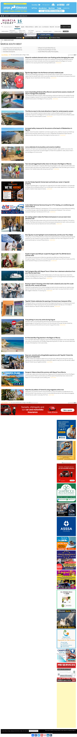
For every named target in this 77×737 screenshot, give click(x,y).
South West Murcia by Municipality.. (48, 51)
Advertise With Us (71, 730)
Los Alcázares (45, 26)
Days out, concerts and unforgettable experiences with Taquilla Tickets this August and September (49, 356)
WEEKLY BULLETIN (23, 16)
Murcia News (5, 31)
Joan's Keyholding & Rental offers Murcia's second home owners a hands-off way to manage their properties (49, 93)
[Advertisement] (66, 705)
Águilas (22, 26)
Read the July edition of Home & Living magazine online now (44, 390)
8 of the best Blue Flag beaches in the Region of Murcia (42, 338)
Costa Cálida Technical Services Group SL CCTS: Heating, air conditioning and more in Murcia (49, 206)
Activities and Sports (9, 51)
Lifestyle (38, 31)
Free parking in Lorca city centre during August (40, 320)
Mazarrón (52, 26)
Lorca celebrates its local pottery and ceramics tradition (43, 147)
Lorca (40, 26)
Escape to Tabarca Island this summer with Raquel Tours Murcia (45, 372)
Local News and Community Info (12, 48)
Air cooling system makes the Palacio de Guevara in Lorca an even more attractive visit (48, 218)
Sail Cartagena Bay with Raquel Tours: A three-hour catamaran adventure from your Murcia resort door (50, 272)
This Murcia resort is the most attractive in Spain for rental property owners (49, 111)
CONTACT (7, 16)
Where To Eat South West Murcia (12, 49)
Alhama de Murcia (29, 26)
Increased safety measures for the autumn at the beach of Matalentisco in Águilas (48, 129)
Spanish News (58, 31)
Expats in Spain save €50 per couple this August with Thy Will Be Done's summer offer (48, 254)
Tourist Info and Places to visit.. (47, 49)
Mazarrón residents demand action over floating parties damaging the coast (49, 57)
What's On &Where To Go (22, 31)
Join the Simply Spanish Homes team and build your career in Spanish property (47, 183)
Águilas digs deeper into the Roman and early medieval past (44, 73)
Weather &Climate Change (14, 31)
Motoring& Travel (31, 31)
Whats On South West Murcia (46, 48)
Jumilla (36, 26)
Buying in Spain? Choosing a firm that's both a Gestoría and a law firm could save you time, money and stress (49, 284)
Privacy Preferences (33, 730)
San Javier (57, 26)
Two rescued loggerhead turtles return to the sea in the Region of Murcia (48, 164)
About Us (66, 730)
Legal (62, 730)
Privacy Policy (57, 730)
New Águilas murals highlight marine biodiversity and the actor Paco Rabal (49, 235)
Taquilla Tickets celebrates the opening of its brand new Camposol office (48, 301)
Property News (47, 31)
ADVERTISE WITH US (14, 16)
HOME (2, 40)
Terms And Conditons (49, 730)
